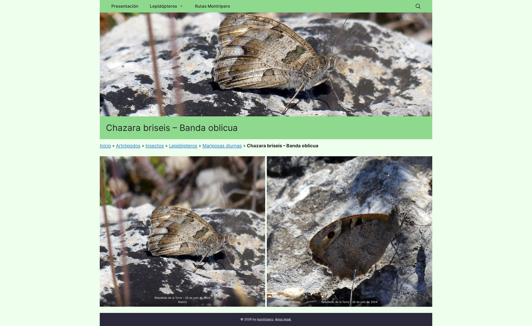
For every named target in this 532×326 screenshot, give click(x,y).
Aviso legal (283, 319)
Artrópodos (128, 145)
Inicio (105, 145)
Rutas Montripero (212, 6)
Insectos (154, 145)
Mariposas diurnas (222, 145)
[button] (418, 6)
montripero (265, 319)
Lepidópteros (163, 6)
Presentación (124, 6)
